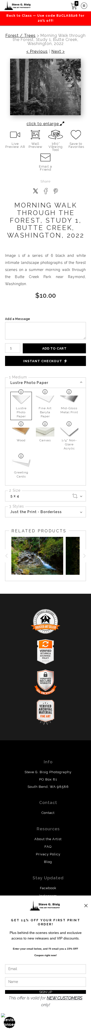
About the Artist (48, 839)
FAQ (48, 846)
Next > (58, 52)
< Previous (37, 52)
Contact (48, 813)
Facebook (48, 888)
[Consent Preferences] (9, 1022)
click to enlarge (43, 124)
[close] (86, 905)
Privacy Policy (48, 854)
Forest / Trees (20, 36)
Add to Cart (54, 348)
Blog (48, 862)
